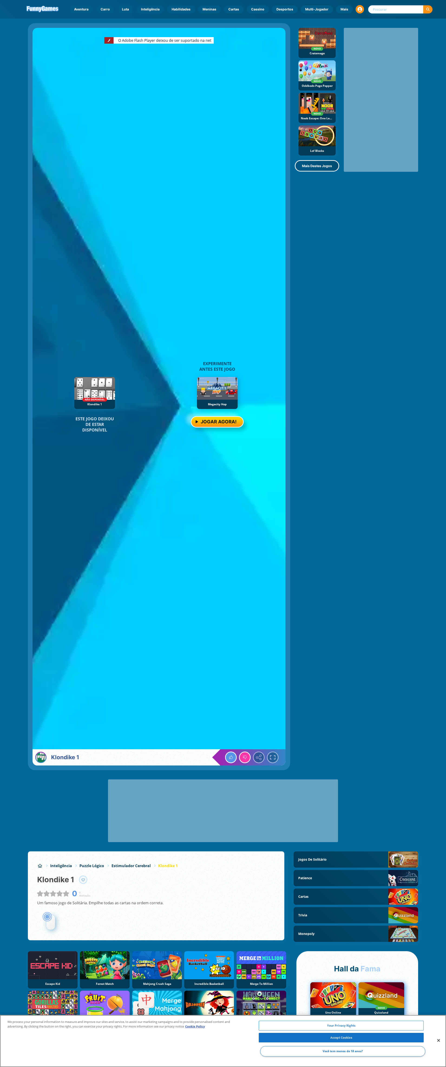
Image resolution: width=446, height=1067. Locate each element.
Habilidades (181, 9)
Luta (125, 9)
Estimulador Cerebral (131, 865)
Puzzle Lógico (91, 865)
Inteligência (150, 9)
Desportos (284, 9)
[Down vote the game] (245, 757)
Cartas (233, 9)
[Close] (438, 1040)
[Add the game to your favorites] (83, 880)
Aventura (81, 9)
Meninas (209, 9)
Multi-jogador (316, 9)
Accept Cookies (341, 1037)
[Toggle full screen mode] (273, 757)
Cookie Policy (195, 1026)
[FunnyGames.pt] (40, 866)
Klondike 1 (168, 865)
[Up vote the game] (231, 757)
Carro (105, 9)
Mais (344, 9)
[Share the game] (259, 757)
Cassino (257, 9)
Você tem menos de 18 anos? (343, 1051)
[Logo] (42, 9)
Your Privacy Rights (341, 1025)
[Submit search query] (428, 9)
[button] (360, 9)
